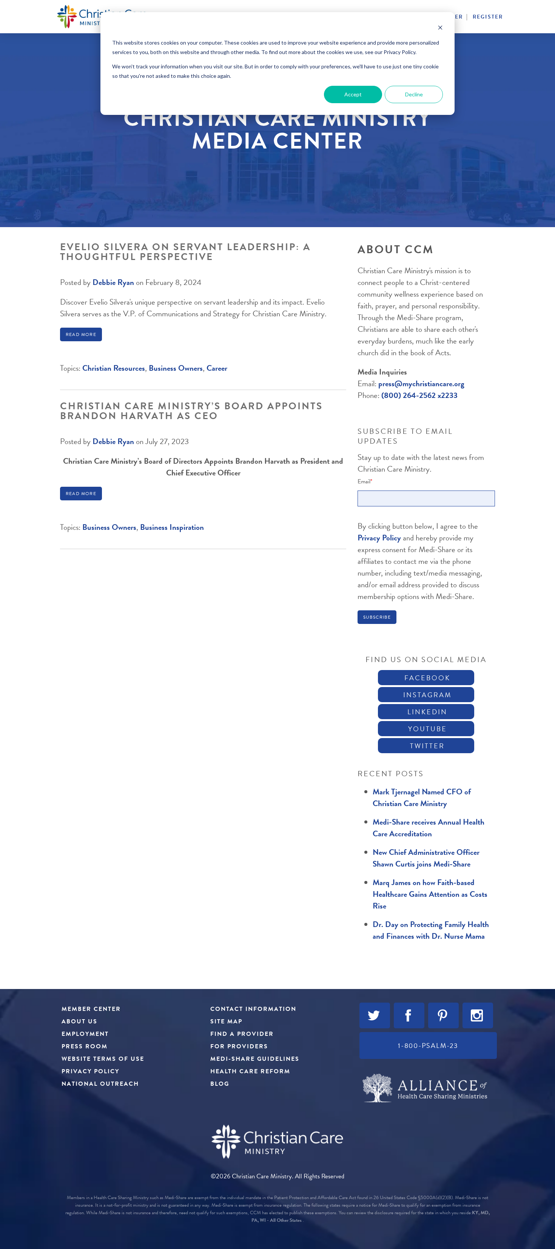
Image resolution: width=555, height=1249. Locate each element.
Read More (81, 334)
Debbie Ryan (113, 282)
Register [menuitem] (488, 17)
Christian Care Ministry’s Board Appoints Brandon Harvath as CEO (191, 411)
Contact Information (253, 1009)
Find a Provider (242, 1034)
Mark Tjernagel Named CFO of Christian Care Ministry (422, 797)
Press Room (85, 1046)
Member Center (91, 1009)
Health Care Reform (250, 1071)
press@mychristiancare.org (421, 384)
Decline (414, 94)
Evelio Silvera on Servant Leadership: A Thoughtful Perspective (185, 252)
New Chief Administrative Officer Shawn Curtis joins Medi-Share (426, 858)
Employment (85, 1034)
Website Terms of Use (103, 1058)
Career (217, 368)
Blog (219, 1083)
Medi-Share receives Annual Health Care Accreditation (428, 828)
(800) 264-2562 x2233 (419, 395)
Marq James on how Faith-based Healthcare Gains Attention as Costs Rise (430, 894)
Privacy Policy (380, 538)
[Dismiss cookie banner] (440, 28)
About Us (79, 1021)
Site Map (226, 1021)
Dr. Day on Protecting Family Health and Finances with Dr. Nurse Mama (431, 930)
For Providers (239, 1046)
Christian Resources (113, 368)
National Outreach (100, 1083)
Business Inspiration (172, 527)
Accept (353, 94)
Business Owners (176, 368)
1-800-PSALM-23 (428, 1045)
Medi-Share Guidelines (254, 1058)
